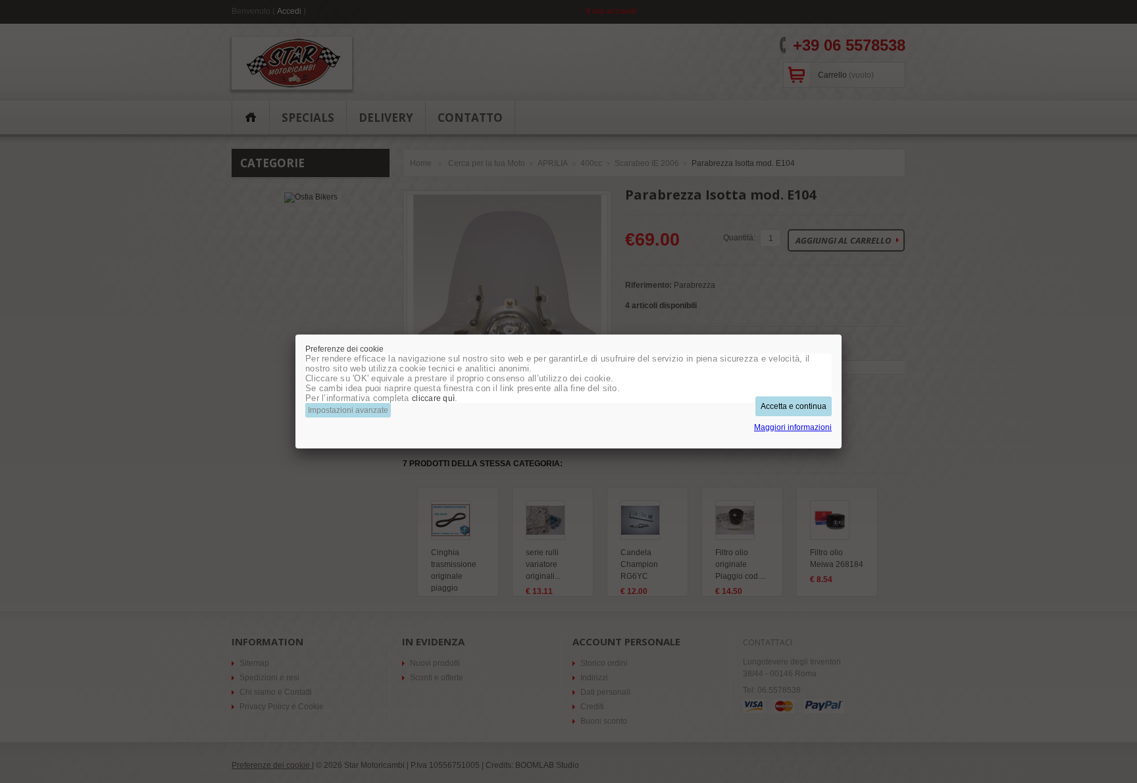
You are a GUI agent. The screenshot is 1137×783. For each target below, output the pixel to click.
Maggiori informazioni (793, 427)
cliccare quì (433, 398)
